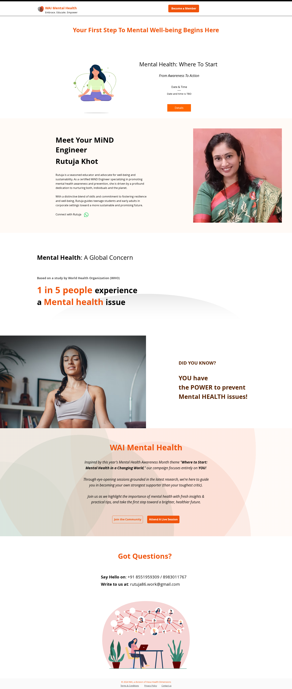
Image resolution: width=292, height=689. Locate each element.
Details (179, 108)
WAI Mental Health (146, 447)
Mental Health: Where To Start (179, 64)
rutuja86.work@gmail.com (155, 584)
